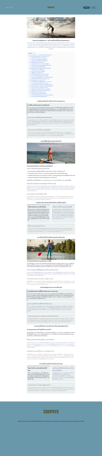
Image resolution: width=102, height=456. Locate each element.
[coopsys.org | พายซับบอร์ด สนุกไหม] (51, 7)
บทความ (11, 7)
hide (33, 53)
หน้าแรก (7, 7)
